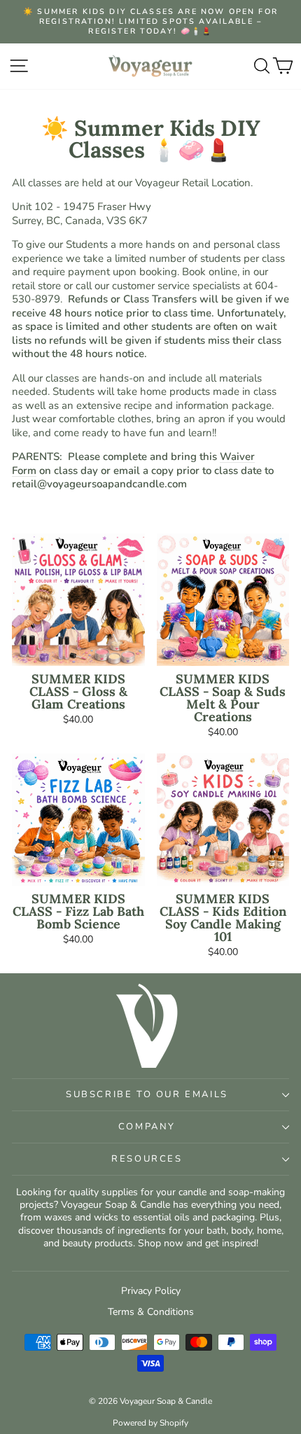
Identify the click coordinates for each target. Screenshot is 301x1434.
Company (147, 1126)
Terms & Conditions (151, 1311)
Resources (146, 1159)
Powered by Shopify (150, 1422)
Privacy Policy (151, 1290)
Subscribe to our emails (147, 1094)
